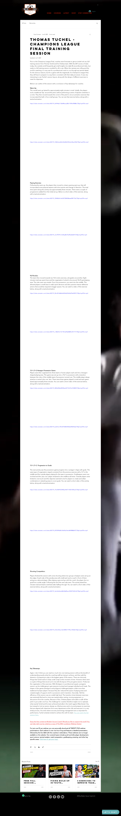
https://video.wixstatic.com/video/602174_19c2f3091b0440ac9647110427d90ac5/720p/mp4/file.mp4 (59, 489)
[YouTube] (62, 796)
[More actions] (90, 34)
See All (97, 761)
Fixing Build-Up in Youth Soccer (60, 782)
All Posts (24, 23)
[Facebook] (54, 796)
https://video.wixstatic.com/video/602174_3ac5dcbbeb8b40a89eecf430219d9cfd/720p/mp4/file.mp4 (59, 591)
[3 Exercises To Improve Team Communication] (87, 771)
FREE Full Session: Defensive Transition (31, 782)
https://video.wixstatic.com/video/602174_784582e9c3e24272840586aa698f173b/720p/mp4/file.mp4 (59, 198)
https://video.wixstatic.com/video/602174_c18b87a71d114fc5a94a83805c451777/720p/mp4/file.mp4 (59, 332)
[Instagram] (50, 796)
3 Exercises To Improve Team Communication (87, 782)
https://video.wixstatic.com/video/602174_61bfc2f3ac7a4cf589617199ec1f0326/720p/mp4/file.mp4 (58, 630)
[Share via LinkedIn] (39, 747)
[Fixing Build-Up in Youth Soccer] (60, 771)
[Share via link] (43, 747)
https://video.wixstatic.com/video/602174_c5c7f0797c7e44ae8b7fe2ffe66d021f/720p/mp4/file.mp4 (58, 235)
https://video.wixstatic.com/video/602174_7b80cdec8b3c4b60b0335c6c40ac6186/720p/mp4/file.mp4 (59, 142)
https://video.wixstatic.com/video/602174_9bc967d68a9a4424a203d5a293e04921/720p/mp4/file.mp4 (59, 293)
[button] (98, 4)
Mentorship (32, 23)
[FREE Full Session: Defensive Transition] (34, 771)
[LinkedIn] (58, 796)
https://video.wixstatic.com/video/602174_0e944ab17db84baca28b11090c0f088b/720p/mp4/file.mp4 (59, 103)
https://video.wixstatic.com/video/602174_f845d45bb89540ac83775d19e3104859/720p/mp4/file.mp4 (59, 388)
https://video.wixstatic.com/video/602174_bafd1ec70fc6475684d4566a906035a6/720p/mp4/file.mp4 (59, 427)
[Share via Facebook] (31, 747)
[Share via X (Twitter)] (35, 747)
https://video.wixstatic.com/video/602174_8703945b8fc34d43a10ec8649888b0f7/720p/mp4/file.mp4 (59, 530)
